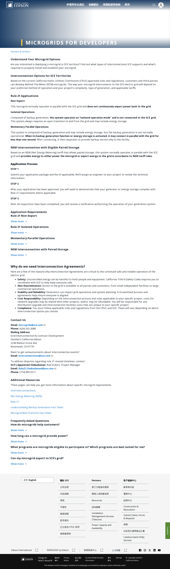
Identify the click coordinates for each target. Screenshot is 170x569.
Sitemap (119, 558)
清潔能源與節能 (111, 4)
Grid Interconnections (23, 390)
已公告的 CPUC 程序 (70, 527)
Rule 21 (15, 401)
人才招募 (116, 550)
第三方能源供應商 (100, 487)
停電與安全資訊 (75, 4)
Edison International (21, 550)
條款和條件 (57, 559)
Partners (96, 480)
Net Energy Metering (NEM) (26, 396)
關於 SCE (64, 480)
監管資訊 (64, 520)
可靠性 (63, 507)
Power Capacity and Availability (101, 527)
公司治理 (64, 487)
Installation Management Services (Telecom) (103, 516)
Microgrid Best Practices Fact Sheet (31, 412)
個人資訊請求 (78, 559)
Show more (17, 221)
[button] (154, 5)
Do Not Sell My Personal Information (94, 559)
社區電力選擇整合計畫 (134, 530)
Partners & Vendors (20, 51)
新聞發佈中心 (90, 550)
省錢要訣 (93, 4)
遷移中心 (128, 493)
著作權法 (109, 559)
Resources (97, 500)
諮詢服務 (96, 507)
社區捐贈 (64, 493)
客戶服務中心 (130, 480)
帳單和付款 (129, 487)
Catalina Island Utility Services (134, 539)
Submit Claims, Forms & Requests (134, 517)
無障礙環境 (65, 533)
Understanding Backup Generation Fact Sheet (37, 407)
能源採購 (64, 513)
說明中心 (128, 500)
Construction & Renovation (131, 508)
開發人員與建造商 (100, 493)
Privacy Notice (66, 559)
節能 (126, 524)
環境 (62, 500)
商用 (127, 4)
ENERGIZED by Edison (58, 550)
